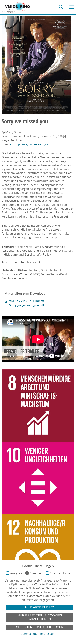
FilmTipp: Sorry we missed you (28, 144)
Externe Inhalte (60, 573)
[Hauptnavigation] (72, 7)
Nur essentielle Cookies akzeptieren (39, 617)
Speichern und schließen (39, 627)
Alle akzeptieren (40, 607)
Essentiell (36, 573)
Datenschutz (29, 634)
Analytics (16, 573)
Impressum (47, 634)
